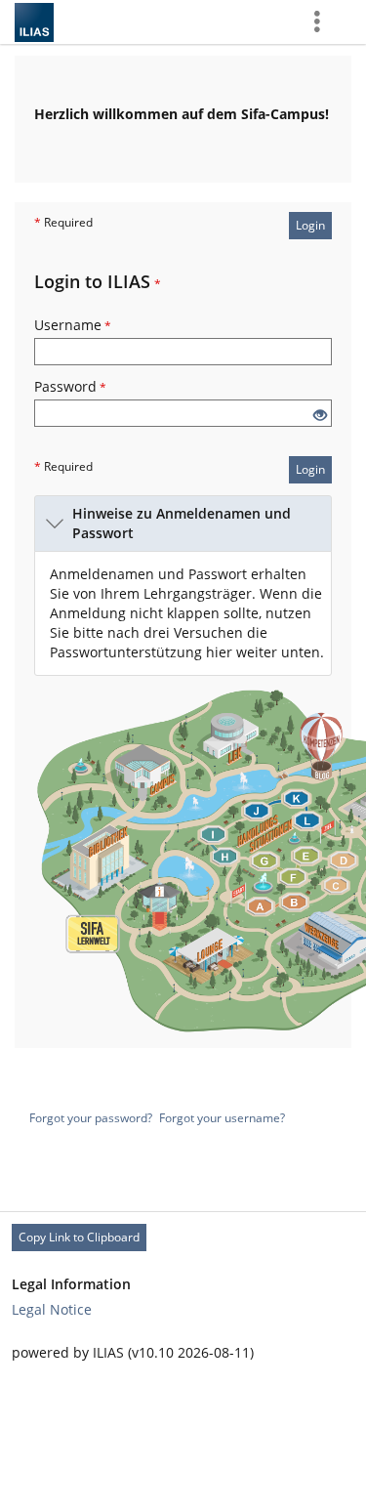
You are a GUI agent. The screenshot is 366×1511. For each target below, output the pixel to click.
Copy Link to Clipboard (79, 1237)
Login (310, 225)
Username (72, 324)
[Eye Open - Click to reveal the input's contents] (320, 415)
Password (70, 386)
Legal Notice (52, 1309)
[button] (183, 523)
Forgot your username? (222, 1118)
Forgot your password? (90, 1118)
